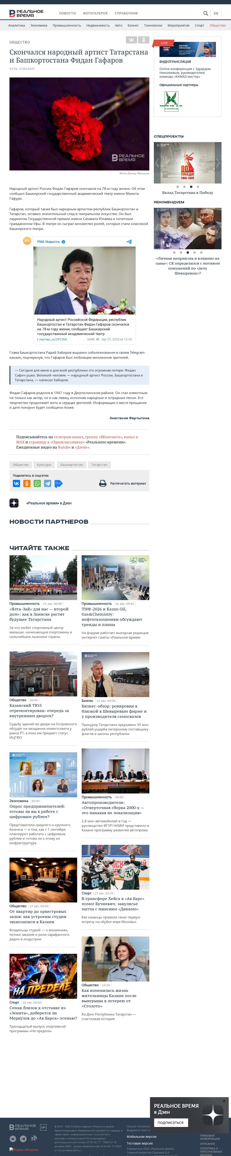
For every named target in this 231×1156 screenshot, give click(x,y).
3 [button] (191, 187)
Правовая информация (210, 1137)
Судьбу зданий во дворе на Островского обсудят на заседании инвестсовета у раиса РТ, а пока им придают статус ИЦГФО (43, 721)
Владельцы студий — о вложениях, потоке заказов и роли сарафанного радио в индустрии (39, 925)
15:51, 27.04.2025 (22, 69)
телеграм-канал (68, 436)
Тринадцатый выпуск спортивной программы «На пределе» (43, 1019)
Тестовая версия (140, 1143)
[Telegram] (47, 483)
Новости (67, 13)
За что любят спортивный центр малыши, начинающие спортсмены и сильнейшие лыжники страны (40, 622)
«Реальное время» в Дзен (49, 503)
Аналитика (16, 25)
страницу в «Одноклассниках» (57, 442)
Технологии (153, 25)
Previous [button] (157, 163)
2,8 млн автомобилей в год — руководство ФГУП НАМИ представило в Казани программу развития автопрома (115, 816)
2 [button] (184, 187)
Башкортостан (71, 464)
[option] (188, 163)
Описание (207, 1143)
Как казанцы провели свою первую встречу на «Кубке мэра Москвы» (113, 910)
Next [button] (218, 163)
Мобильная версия (142, 1136)
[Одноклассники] (143, 39)
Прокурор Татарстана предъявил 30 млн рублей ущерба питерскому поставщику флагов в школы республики (115, 719)
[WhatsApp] (37, 483)
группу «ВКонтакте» (103, 436)
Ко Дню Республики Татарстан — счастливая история (109, 1004)
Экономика (38, 25)
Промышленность (67, 25)
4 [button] (198, 187)
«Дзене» (82, 447)
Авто (118, 25)
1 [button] (177, 187)
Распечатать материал (128, 483)
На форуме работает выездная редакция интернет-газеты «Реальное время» (115, 622)
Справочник (126, 13)
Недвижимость (98, 25)
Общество (218, 25)
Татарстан (99, 464)
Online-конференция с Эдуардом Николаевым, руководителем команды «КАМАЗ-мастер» (184, 69)
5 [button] (201, 252)
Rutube (64, 447)
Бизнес (133, 25)
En (216, 13)
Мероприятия (178, 25)
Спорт (199, 25)
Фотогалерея (95, 13)
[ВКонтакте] (131, 39)
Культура (44, 464)
